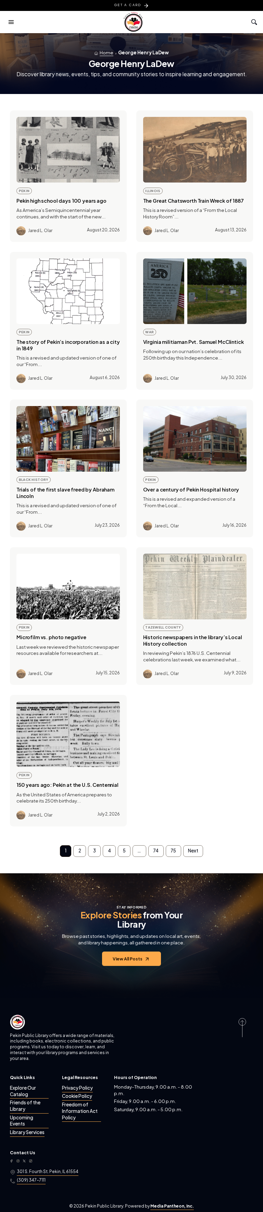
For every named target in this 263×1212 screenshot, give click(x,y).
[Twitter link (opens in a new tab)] (24, 1161)
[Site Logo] (133, 22)
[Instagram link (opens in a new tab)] (18, 1161)
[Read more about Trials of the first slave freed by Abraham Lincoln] (68, 439)
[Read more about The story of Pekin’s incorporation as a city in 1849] (68, 291)
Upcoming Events (21, 1121)
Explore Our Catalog (23, 1091)
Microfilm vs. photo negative (51, 637)
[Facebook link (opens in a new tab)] (11, 1161)
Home (106, 52)
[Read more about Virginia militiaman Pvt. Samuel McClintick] (195, 291)
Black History (34, 479)
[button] (11, 21)
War (149, 332)
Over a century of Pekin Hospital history (191, 489)
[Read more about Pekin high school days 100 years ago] (68, 150)
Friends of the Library (25, 1106)
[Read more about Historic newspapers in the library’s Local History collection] (195, 586)
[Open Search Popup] (253, 22)
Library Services (27, 1132)
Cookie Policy (77, 1096)
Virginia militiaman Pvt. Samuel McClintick (193, 342)
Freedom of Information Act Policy (80, 1111)
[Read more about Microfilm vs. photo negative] (68, 586)
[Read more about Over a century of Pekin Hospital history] (195, 439)
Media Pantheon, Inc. (172, 1206)
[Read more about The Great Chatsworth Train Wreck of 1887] (195, 150)
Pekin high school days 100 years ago (61, 201)
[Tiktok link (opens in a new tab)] (30, 1161)
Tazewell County (163, 627)
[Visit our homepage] (17, 1021)
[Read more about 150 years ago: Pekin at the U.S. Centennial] (68, 734)
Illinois (152, 191)
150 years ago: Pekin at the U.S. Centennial (67, 785)
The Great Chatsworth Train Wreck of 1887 (193, 201)
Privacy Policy (77, 1088)
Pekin (24, 191)
